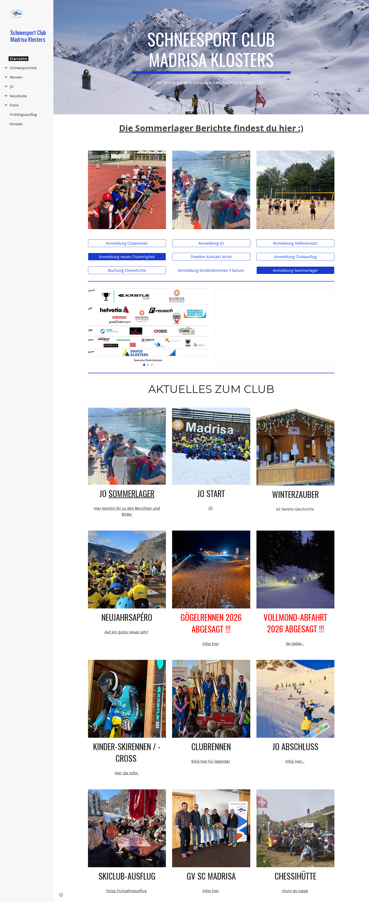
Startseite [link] (18, 58)
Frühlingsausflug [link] (23, 114)
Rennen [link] (16, 77)
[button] (364, 6)
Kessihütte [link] (18, 96)
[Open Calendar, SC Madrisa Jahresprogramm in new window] (326, 293)
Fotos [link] (14, 105)
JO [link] (11, 86)
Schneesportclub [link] (23, 67)
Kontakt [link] (16, 124)
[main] (211, 51)
